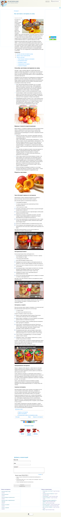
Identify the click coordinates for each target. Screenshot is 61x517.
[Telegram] (34, 422)
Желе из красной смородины (29, 434)
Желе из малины (22, 434)
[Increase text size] (49, 2)
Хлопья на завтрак (46, 497)
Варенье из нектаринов (23, 412)
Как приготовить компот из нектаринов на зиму (27, 415)
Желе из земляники (35, 434)
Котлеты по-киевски (5, 504)
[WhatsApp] (32, 422)
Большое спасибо (46, 504)
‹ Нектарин (17, 416)
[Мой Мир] (27, 422)
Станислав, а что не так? (47, 491)
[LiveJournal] (30, 422)
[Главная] (3, 6)
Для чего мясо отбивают (47, 507)
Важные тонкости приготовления (23, 55)
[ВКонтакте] (24, 422)
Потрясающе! (45, 496)
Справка (40, 474)
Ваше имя (16, 459)
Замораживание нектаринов (24, 63)
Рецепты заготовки (20, 57)
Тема (15, 463)
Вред (44, 509)
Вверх (28, 416)
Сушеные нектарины (22, 65)
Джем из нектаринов (22, 413)
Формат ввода (18, 475)
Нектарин (16, 10)
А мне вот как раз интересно (48, 493)
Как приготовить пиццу (6, 491)
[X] (29, 422)
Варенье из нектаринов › (38, 416)
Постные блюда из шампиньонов (8, 497)
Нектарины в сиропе (22, 62)
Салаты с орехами (5, 507)
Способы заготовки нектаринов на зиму (25, 53)
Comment (16, 466)
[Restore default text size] (47, 2)
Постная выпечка (5, 494)
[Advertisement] (29, 447)
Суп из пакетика (46, 505)
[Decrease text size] (46, 2)
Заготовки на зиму (19, 409)
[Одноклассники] (25, 422)
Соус (44, 502)
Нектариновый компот (22, 60)
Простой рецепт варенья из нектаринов (26, 58)
